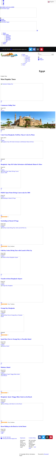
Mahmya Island (5, 367)
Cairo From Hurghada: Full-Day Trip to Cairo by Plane (18, 135)
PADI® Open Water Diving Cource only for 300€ (15, 192)
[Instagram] (38, 49)
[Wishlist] (1, 101)
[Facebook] (34, 49)
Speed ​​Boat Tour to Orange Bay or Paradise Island (16, 339)
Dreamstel (46, 454)
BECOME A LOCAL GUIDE (7, 7)
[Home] (9, 56)
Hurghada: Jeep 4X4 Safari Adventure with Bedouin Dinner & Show (21, 164)
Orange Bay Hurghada (8, 308)
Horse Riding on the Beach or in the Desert (13, 426)
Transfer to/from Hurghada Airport (11, 278)
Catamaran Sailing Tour (8, 105)
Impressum (22, 438)
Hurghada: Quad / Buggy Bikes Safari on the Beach (16, 397)
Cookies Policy (32, 438)
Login (2, 19)
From (2, 108)
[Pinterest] (41, 49)
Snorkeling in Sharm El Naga (10, 221)
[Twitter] (30, 49)
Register (3, 20)
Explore (2, 110)
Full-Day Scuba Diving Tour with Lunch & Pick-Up (16, 250)
